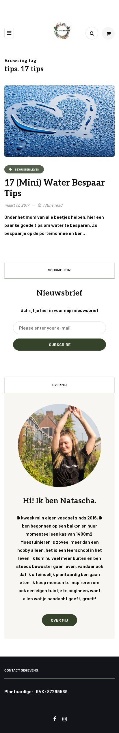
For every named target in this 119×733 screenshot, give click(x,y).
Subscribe (59, 344)
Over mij (59, 620)
